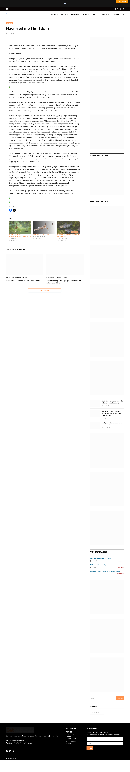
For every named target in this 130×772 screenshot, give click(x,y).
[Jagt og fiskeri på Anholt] (44, 227)
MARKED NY (106, 14)
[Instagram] (13, 751)
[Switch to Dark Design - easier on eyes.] (123, 14)
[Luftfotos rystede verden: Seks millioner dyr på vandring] (95, 403)
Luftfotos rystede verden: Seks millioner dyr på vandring (112, 402)
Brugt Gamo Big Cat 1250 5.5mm (100, 558)
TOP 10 (94, 14)
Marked (85, 14)
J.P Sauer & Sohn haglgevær (99, 565)
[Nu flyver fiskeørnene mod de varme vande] (24, 264)
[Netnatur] (15, 14)
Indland (9, 23)
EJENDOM (116, 14)
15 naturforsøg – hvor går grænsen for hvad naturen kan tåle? (63, 282)
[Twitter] (10, 751)
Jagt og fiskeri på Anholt (41, 234)
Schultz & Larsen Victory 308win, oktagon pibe (105, 571)
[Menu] (7, 9)
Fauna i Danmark (50, 277)
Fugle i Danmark (16, 277)
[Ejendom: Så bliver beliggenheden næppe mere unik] (20, 227)
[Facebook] (7, 751)
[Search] (123, 9)
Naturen (65, 277)
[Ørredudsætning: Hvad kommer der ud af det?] (68, 227)
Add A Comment (45, 290)
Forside (53, 14)
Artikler (63, 14)
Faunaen (8, 277)
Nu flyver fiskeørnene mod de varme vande (23, 281)
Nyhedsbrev (75, 14)
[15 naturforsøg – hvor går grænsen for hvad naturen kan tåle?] (65, 264)
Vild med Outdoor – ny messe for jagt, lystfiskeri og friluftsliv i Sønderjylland (113, 413)
